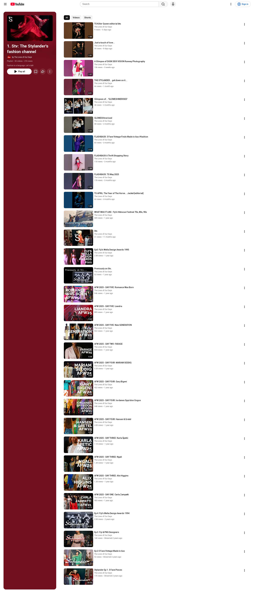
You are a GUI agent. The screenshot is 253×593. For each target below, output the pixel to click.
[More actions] (50, 71)
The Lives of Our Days (103, 27)
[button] (30, 28)
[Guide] (5, 4)
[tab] (67, 17)
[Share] (43, 71)
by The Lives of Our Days (22, 57)
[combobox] (120, 4)
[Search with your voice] (173, 4)
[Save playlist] (36, 71)
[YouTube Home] (17, 4)
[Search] (163, 4)
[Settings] (231, 4)
